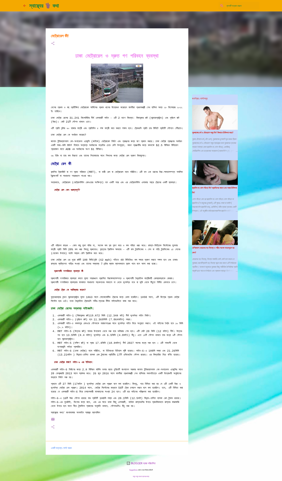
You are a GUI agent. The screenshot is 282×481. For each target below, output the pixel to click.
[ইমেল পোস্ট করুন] (53, 420)
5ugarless (133, 470)
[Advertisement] (117, 218)
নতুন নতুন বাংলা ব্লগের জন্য (141, 476)
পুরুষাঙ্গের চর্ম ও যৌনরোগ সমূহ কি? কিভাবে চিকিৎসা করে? (212, 132)
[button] (53, 43)
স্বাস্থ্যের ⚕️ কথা (44, 5)
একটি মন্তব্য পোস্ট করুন (61, 447)
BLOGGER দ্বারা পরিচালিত (143, 463)
